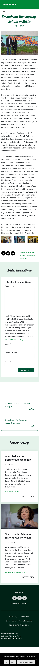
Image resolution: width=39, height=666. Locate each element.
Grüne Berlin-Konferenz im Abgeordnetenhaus (19, 423)
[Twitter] (14, 598)
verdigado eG (17, 638)
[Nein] (36, 660)
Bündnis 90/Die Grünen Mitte (19, 625)
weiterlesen (28, 496)
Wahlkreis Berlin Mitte (27, 253)
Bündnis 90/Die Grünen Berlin (19, 617)
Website (8, 361)
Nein (12, 662)
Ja (6, 662)
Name (8, 344)
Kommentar (10, 286)
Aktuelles (8, 572)
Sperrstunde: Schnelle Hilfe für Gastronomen (18, 536)
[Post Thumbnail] (19, 516)
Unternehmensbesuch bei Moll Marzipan (19, 406)
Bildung (23, 256)
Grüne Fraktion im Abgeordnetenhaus (19, 621)
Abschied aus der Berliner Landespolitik (18, 458)
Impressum (19, 593)
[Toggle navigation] (3, 11)
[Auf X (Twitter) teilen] (3, 253)
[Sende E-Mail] (13, 253)
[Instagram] (24, 598)
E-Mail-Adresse (11, 352)
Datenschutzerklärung (14, 339)
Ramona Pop (9, 4)
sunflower (18, 636)
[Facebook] (19, 598)
